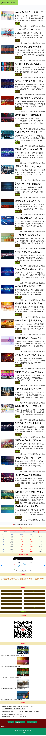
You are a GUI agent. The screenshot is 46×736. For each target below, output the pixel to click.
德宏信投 (18, 211)
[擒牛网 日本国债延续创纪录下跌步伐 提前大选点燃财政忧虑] (7, 526)
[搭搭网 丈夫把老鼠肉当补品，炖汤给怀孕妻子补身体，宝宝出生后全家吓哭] (7, 374)
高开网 (17, 568)
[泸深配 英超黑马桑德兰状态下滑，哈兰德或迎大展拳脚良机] (7, 340)
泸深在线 (18, 228)
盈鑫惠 (17, 551)
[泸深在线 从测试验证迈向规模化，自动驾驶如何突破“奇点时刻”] (7, 220)
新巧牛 (17, 194)
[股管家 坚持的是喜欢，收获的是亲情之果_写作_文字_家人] (7, 83)
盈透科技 (18, 57)
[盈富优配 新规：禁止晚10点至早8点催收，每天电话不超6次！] (7, 577)
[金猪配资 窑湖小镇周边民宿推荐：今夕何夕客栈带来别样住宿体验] (7, 289)
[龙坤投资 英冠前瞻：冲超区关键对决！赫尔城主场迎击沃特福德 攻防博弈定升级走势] (7, 460)
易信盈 (17, 143)
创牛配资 (18, 365)
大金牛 (17, 40)
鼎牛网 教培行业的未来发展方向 (30, 114)
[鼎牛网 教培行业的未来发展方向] (7, 117)
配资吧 (17, 263)
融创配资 (18, 722)
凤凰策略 (18, 109)
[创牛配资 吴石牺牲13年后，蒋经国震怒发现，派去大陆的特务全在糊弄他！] (7, 357)
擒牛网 (17, 534)
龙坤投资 (18, 468)
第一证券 (18, 331)
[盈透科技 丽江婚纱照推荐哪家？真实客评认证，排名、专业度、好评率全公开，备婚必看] (7, 49)
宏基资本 (18, 705)
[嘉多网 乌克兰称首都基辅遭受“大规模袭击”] (7, 477)
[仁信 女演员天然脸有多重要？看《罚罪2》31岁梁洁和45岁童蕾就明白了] (7, 494)
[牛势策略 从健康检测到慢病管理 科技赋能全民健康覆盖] (7, 426)
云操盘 (17, 160)
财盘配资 (18, 314)
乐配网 (17, 417)
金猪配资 (18, 297)
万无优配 (18, 654)
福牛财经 (18, 517)
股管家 (17, 91)
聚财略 (17, 637)
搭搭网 (17, 383)
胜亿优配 (18, 603)
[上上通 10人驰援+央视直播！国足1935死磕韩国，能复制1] (7, 237)
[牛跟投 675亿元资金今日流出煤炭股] (7, 271)
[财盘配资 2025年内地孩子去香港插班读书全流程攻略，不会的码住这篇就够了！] (7, 306)
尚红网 (17, 688)
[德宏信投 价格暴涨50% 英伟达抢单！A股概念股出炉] (7, 203)
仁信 (16, 502)
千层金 (17, 400)
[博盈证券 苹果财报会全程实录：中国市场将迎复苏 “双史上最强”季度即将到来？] (7, 169)
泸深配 (17, 348)
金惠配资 (18, 620)
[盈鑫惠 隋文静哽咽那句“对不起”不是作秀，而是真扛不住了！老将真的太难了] (7, 543)
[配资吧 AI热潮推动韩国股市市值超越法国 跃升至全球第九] (7, 254)
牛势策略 (18, 434)
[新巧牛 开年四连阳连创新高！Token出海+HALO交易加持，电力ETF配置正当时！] (7, 186)
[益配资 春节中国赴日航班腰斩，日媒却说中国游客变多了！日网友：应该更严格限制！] (7, 443)
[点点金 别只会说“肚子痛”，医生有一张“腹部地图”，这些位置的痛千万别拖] (7, 15)
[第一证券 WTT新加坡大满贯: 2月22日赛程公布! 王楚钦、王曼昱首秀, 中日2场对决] (7, 323)
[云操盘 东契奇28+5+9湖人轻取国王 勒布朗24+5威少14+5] (7, 152)
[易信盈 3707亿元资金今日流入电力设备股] (7, 134)
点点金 (17, 23)
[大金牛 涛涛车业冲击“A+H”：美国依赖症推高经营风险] (7, 32)
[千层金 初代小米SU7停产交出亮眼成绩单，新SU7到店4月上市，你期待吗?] (7, 391)
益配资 (17, 451)
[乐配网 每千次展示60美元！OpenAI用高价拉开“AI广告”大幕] (7, 408)
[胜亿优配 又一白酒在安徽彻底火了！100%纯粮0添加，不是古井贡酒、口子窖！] (7, 594)
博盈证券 (18, 177)
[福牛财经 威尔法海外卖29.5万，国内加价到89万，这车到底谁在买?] (7, 509)
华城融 (17, 671)
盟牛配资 (18, 74)
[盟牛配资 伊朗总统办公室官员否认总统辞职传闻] (7, 66)
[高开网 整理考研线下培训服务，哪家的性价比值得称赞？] (7, 560)
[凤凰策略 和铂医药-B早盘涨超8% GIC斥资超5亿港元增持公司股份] (7, 100)
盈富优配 (18, 585)
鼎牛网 (17, 126)
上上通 (17, 246)
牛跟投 (17, 280)
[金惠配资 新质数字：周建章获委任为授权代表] (7, 611)
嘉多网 (17, 485)
